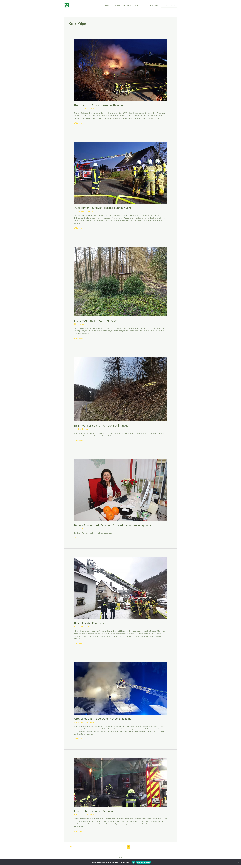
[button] (169, 5)
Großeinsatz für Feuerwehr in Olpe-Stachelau (102, 718)
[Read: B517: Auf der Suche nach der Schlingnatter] (120, 389)
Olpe (75, 324)
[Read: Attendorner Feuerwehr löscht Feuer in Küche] (120, 172)
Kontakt (117, 5)
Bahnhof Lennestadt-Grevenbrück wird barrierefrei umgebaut (112, 525)
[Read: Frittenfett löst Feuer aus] (120, 588)
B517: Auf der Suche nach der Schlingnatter (101, 425)
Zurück (69, 846)
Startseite (108, 5)
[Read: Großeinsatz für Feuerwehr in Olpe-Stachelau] (120, 688)
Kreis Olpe (84, 109)
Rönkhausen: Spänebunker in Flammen (99, 105)
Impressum (154, 5)
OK (133, 862)
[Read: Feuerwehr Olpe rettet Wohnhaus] (120, 782)
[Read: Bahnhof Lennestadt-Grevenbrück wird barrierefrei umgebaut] (120, 490)
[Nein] (239, 862)
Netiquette (137, 5)
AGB (145, 5)
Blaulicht (77, 109)
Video (87, 722)
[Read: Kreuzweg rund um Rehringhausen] (120, 281)
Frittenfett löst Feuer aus (89, 623)
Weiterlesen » (78, 123)
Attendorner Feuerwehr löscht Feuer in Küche (103, 207)
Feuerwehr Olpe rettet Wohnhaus (95, 811)
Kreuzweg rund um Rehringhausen (96, 320)
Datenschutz (127, 5)
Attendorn (77, 211)
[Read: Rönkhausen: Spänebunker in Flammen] (120, 70)
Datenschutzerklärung (143, 862)
